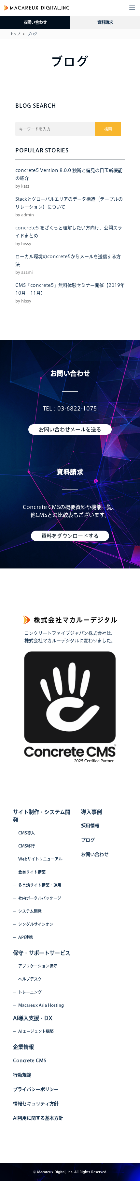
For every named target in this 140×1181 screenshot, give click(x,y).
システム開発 (30, 911)
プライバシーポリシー (36, 1089)
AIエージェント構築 (36, 1031)
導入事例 (91, 812)
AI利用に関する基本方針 (38, 1118)
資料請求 (105, 22)
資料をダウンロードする (70, 535)
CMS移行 (26, 846)
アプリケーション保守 (37, 966)
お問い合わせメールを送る (70, 429)
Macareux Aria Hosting (41, 1005)
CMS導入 (26, 833)
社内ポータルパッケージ (39, 898)
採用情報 (90, 825)
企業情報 (23, 1046)
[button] (132, 8)
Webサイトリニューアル (40, 859)
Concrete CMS (29, 1060)
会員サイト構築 (32, 872)
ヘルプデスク (30, 979)
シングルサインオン (35, 924)
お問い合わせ (35, 22)
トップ (15, 34)
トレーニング (30, 992)
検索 (108, 129)
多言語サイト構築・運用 (39, 885)
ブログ (88, 840)
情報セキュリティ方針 (36, 1103)
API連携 (25, 937)
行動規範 (22, 1075)
